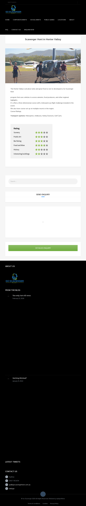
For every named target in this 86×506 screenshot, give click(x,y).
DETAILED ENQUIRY (43, 248)
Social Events (35, 20)
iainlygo (11, 489)
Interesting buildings (22, 154)
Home (7, 20)
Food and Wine (19, 145)
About (71, 20)
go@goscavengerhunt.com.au (19, 485)
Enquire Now (29, 29)
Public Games (49, 20)
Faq (6, 29)
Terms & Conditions (34, 503)
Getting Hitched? (20, 378)
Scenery (17, 132)
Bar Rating (17, 141)
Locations (62, 20)
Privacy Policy (54, 503)
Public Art (17, 137)
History (16, 149)
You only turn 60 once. (22, 295)
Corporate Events (20, 20)
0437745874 (12, 2)
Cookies (45, 503)
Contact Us (16, 29)
